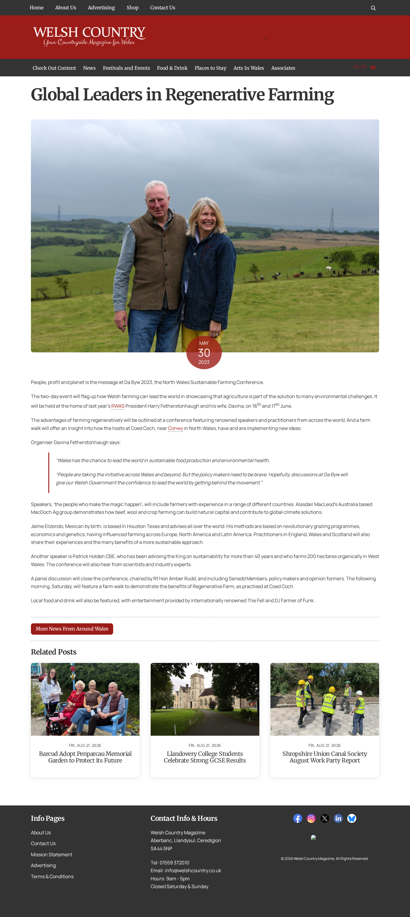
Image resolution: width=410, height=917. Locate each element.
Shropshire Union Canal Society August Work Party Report (324, 757)
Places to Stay (210, 68)
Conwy (175, 428)
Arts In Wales (249, 68)
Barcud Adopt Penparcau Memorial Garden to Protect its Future (85, 757)
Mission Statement (51, 854)
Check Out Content (54, 68)
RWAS (118, 406)
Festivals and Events (126, 68)
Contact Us (162, 8)
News (89, 68)
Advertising (101, 8)
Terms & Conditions (52, 876)
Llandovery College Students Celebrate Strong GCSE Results (205, 757)
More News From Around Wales (72, 629)
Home (37, 8)
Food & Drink (172, 68)
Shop (133, 8)
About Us (65, 8)
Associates (283, 68)
